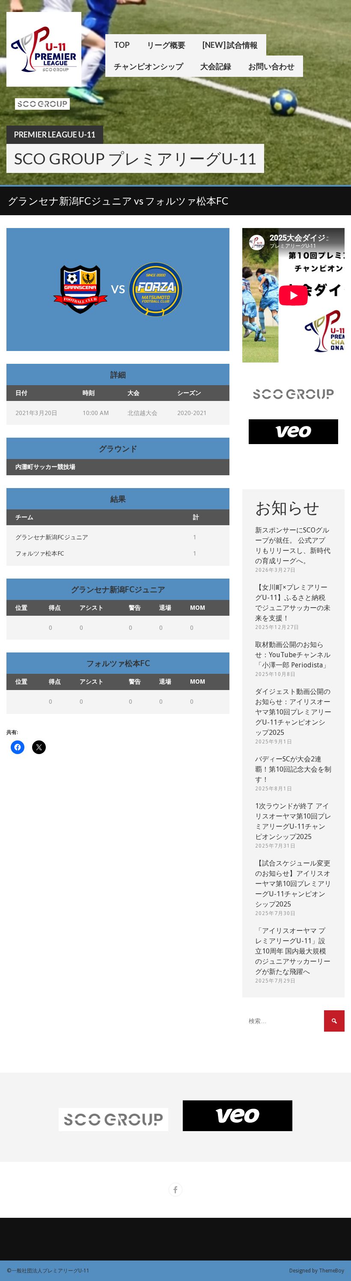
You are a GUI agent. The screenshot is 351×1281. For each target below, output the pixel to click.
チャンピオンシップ (148, 66)
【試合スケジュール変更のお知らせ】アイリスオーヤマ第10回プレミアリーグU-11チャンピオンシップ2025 (293, 883)
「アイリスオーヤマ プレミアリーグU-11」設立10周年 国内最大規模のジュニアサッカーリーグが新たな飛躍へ (292, 951)
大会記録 (215, 66)
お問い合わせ (271, 66)
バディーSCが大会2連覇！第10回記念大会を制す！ (293, 769)
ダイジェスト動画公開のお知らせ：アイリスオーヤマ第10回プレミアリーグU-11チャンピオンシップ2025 (293, 712)
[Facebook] (175, 1189)
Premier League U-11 (54, 134)
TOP (122, 45)
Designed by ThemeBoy (316, 1271)
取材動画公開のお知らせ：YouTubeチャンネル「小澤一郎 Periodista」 (292, 654)
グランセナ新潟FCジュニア (51, 537)
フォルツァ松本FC (39, 553)
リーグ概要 (166, 45)
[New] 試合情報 (230, 45)
